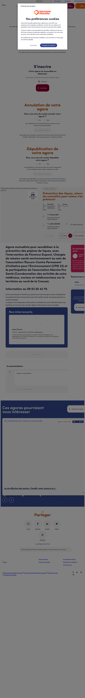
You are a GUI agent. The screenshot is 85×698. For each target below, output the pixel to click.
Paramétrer (33, 45)
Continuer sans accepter (28, 6)
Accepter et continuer (48, 45)
